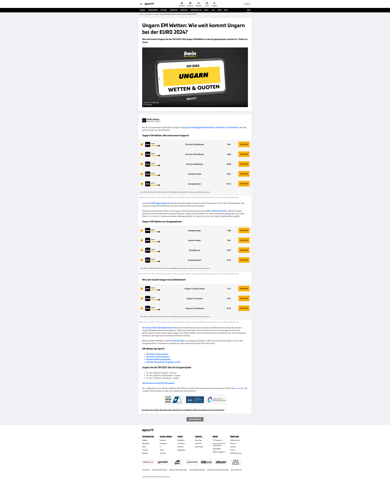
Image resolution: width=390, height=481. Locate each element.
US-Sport (145, 450)
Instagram (163, 443)
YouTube (162, 453)
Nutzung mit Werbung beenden (218, 470)
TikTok (162, 450)
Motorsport (146, 443)
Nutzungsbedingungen (197, 470)
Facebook (163, 440)
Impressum (146, 470)
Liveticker (198, 443)
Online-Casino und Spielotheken (219, 444)
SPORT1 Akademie (219, 452)
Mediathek (181, 440)
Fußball (144, 440)
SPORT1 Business (236, 453)
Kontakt (233, 447)
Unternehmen (235, 440)
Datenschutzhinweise (159, 470)
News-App (198, 440)
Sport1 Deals (199, 447)
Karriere (233, 443)
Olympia (145, 453)
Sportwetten (217, 449)
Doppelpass (181, 450)
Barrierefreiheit (236, 470)
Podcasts (180, 447)
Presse (232, 450)
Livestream (181, 443)
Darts (144, 447)
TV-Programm (217, 440)
